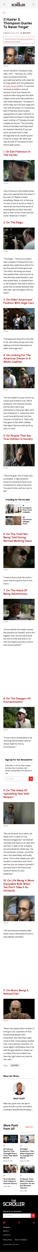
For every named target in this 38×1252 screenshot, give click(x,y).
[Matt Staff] (19, 1088)
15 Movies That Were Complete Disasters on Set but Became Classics (27, 1183)
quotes (14, 1065)
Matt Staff (26, 33)
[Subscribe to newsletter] (31, 779)
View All (28, 1127)
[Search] (33, 4)
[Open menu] (4, 4)
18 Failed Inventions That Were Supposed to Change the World (27, 1153)
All (4, 13)
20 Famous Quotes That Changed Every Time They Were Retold (10, 1153)
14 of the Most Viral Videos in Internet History (10, 1181)
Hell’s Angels (11, 86)
